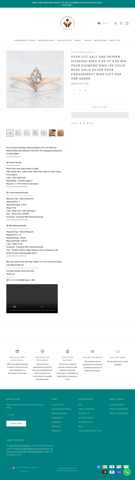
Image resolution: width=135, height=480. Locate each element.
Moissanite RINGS (35, 451)
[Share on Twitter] (84, 123)
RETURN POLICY (85, 422)
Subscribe (16, 423)
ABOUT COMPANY (86, 409)
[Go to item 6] (52, 133)
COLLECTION (57, 405)
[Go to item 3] (27, 133)
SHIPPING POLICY (86, 418)
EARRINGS (56, 422)
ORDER (87, 40)
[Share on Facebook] (80, 123)
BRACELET (56, 431)
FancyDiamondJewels (83, 52)
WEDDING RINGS (46, 40)
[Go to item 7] (60, 133)
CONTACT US (84, 413)
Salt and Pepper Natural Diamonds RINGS (31, 448)
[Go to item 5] (43, 133)
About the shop (15, 440)
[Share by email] (91, 123)
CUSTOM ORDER (116, 405)
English (25, 471)
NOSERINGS (57, 418)
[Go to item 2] (18, 133)
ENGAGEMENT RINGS (24, 40)
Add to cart (99, 107)
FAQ (80, 405)
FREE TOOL (115, 40)
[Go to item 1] (10, 133)
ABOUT (78, 40)
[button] (100, 115)
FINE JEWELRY (64, 40)
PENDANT (56, 426)
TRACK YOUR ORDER (118, 413)
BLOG (80, 426)
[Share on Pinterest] (88, 123)
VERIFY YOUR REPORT (119, 409)
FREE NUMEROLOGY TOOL (90, 431)
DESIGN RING (100, 40)
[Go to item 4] (35, 133)
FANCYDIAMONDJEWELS (20, 445)
